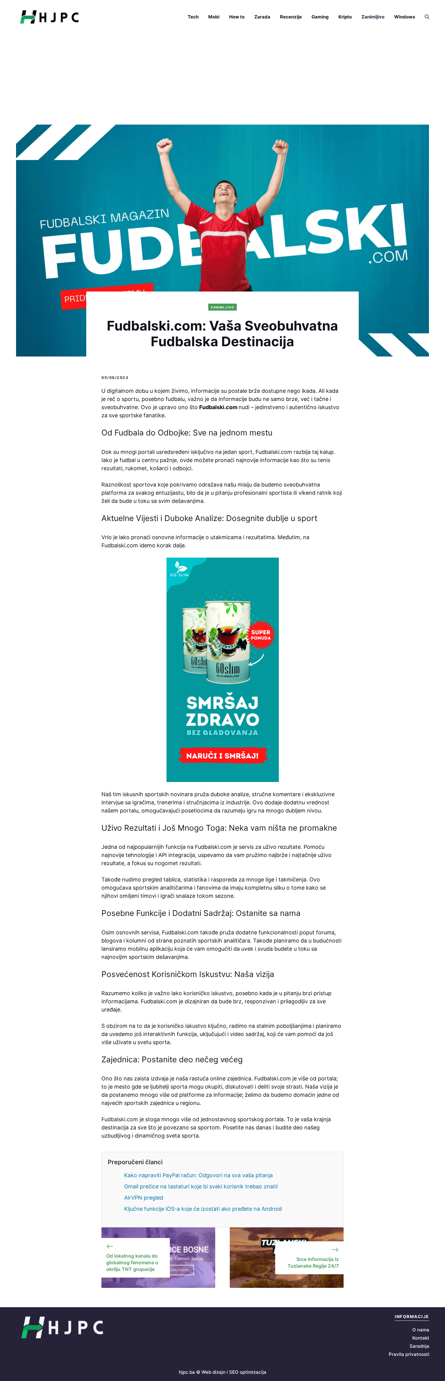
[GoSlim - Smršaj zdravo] (222, 670)
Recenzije (291, 17)
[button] (424, 17)
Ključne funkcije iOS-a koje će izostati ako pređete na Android (203, 1209)
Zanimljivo (372, 17)
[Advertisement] (222, 79)
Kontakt (420, 1338)
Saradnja (419, 1346)
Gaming (320, 17)
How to (237, 17)
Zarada (262, 17)
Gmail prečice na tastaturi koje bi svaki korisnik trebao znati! (201, 1186)
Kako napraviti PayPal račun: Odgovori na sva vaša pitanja (198, 1175)
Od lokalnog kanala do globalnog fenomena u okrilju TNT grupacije (132, 1262)
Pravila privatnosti (409, 1354)
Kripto (345, 17)
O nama (420, 1330)
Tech (193, 17)
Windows (404, 17)
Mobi (213, 17)
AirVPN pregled (143, 1197)
